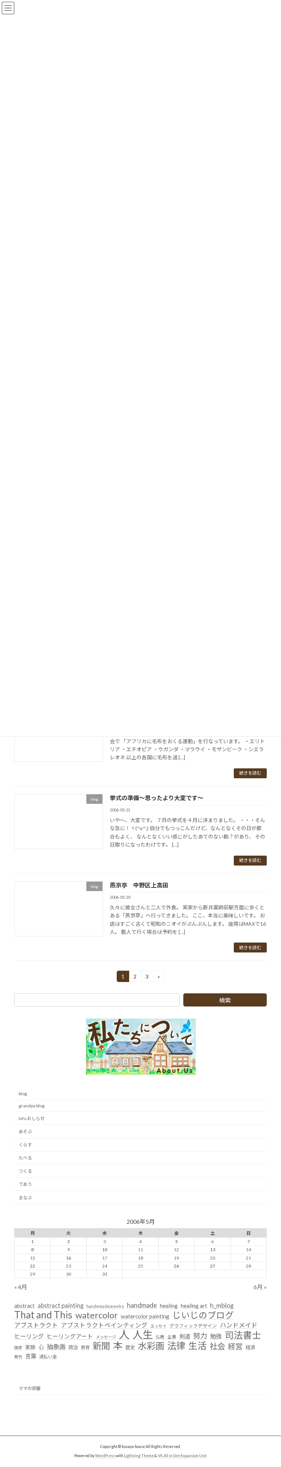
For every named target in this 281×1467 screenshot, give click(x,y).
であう (25, 1184)
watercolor (96, 1315)
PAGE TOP (267, 1415)
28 (248, 1266)
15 (32, 1258)
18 (140, 1258)
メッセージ (106, 1337)
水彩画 (151, 1346)
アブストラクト (36, 1325)
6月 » (260, 1286)
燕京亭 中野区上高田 (139, 885)
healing (169, 1305)
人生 (142, 1335)
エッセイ (158, 1325)
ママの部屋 (30, 1388)
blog (23, 1093)
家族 (30, 1347)
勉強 (216, 1336)
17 (104, 1258)
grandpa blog (32, 1105)
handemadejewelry (105, 1306)
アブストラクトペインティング (104, 1325)
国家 (18, 1347)
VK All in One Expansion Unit (182, 1455)
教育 (85, 1348)
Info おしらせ (32, 1118)
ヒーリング (29, 1336)
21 (248, 1258)
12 (176, 1250)
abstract (24, 1305)
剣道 (184, 1336)
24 (104, 1266)
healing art (194, 1305)
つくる (25, 1171)
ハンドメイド (238, 1325)
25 (140, 1266)
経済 (250, 1348)
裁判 (18, 1356)
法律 (176, 1346)
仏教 (160, 1337)
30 (68, 1274)
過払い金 (48, 1356)
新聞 (101, 1346)
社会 (217, 1346)
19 (176, 1258)
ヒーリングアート (69, 1336)
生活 (197, 1346)
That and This (43, 1315)
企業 (172, 1337)
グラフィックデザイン (193, 1326)
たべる (25, 1158)
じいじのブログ (203, 1315)
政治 (73, 1348)
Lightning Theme (139, 1455)
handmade (142, 1305)
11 (140, 1250)
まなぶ (25, 1197)
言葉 (30, 1356)
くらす (25, 1144)
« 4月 (20, 1286)
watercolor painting (145, 1316)
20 (212, 1258)
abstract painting (60, 1305)
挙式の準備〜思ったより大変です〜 (156, 797)
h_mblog (222, 1305)
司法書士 (243, 1335)
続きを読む (250, 773)
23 (68, 1266)
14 (248, 1250)
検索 (225, 1000)
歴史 (130, 1348)
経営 (235, 1346)
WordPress (105, 1455)
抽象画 (56, 1347)
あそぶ (25, 1131)
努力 (200, 1336)
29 (32, 1274)
